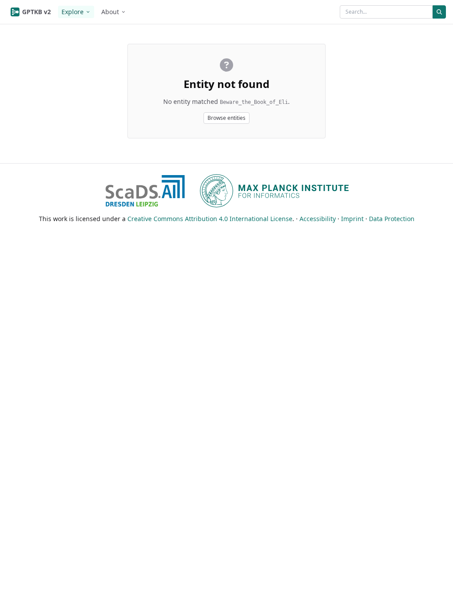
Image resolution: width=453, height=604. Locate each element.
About (110, 12)
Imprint (352, 218)
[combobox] (386, 12)
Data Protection (392, 218)
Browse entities (226, 118)
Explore (72, 12)
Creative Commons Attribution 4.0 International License (209, 218)
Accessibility (317, 218)
